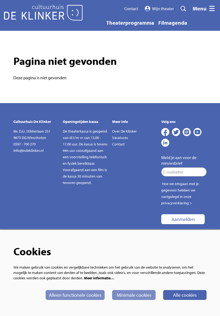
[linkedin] (165, 143)
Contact (131, 8)
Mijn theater (163, 8)
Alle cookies (185, 295)
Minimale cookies (134, 295)
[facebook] (165, 132)
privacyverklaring (175, 203)
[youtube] (197, 132)
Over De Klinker (124, 131)
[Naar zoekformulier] (183, 9)
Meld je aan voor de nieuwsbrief (178, 160)
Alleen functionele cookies (75, 295)
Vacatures (120, 137)
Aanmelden (183, 219)
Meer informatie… (99, 278)
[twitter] (176, 132)
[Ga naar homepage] (43, 13)
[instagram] (187, 132)
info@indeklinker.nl (28, 150)
